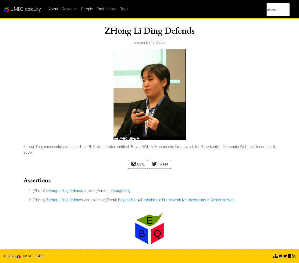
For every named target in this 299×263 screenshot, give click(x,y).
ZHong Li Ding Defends (64, 190)
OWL (140, 164)
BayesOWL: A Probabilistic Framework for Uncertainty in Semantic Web (176, 200)
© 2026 (10, 256)
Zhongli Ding (120, 190)
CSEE (39, 256)
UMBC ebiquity (25, 9)
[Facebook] (289, 256)
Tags (124, 9)
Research (70, 9)
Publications (107, 9)
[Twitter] (285, 256)
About (53, 9)
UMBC (27, 256)
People (87, 9)
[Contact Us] (275, 256)
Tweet (162, 164)
